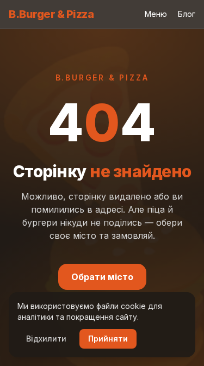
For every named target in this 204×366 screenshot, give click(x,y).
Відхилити (46, 338)
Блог (186, 13)
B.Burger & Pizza (51, 14)
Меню (156, 13)
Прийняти (108, 338)
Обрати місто (102, 276)
